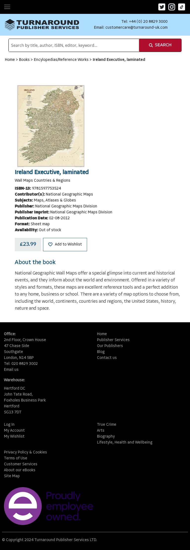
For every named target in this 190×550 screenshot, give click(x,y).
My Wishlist (14, 437)
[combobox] (74, 45)
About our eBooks (19, 470)
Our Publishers (110, 346)
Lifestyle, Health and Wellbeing (124, 443)
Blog (101, 352)
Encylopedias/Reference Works (62, 60)
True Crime (106, 425)
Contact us (107, 358)
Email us (11, 370)
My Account (14, 431)
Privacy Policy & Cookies (25, 452)
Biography (106, 437)
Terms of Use (15, 458)
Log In (9, 425)
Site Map (12, 476)
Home (10, 60)
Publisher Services (113, 340)
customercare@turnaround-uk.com (136, 28)
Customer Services (20, 464)
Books (25, 60)
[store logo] (42, 24)
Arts (100, 431)
